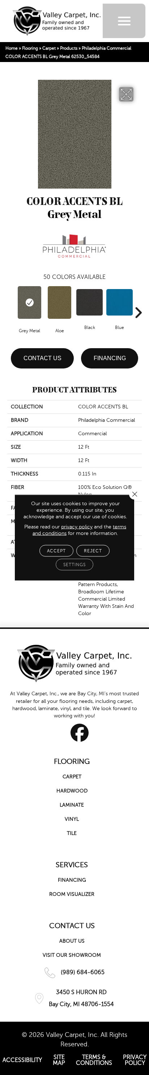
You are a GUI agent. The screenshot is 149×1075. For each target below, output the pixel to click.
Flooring (30, 48)
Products (68, 48)
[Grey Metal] (29, 302)
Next (138, 301)
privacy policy (77, 527)
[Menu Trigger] (124, 21)
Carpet (49, 48)
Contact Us (42, 358)
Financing (110, 358)
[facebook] (79, 733)
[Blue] (120, 302)
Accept (56, 550)
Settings (74, 564)
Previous (10, 301)
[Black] (89, 302)
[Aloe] (59, 302)
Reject (93, 550)
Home (11, 48)
